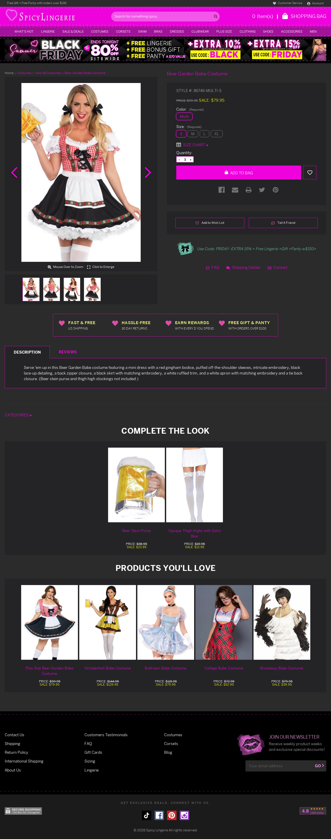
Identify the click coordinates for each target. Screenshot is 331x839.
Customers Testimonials (106, 734)
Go (318, 765)
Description (27, 352)
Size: (189, 127)
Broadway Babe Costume (281, 668)
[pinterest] (172, 815)
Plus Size (224, 31)
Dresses (177, 31)
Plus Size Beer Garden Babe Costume (49, 671)
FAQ (215, 267)
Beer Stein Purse (136, 530)
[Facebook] (221, 190)
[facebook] (159, 815)
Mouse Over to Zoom (67, 267)
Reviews (68, 352)
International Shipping (24, 761)
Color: (190, 109)
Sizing (89, 761)
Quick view (49, 622)
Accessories (291, 31)
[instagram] (184, 815)
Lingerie (48, 31)
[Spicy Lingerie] (57, 16)
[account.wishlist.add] (310, 172)
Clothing (248, 31)
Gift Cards (93, 752)
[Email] (235, 190)
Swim (142, 31)
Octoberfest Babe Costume (107, 668)
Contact (279, 267)
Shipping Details (246, 267)
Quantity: (184, 153)
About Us (13, 770)
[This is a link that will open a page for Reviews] (312, 811)
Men (313, 31)
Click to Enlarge (103, 267)
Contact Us (14, 734)
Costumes (99, 31)
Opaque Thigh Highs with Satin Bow (194, 533)
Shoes (268, 31)
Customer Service (289, 3)
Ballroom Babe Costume (165, 668)
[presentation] (14, 172)
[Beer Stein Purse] (136, 485)
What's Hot (24, 31)
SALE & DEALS (73, 31)
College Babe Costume (223, 668)
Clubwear (200, 31)
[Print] (248, 190)
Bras (158, 31)
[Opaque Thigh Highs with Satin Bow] (194, 485)
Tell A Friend (286, 222)
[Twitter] (262, 190)
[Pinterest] (275, 190)
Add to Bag (241, 172)
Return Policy (16, 752)
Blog (168, 752)
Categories (17, 415)
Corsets (123, 31)
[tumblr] (146, 815)
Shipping (12, 743)
